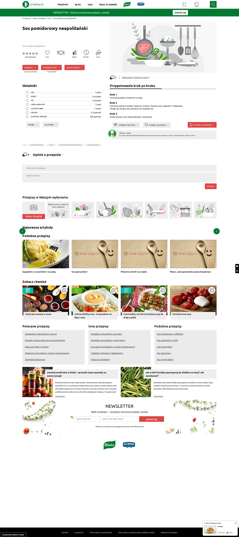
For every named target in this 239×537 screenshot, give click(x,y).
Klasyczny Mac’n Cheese (37, 346)
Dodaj (211, 186)
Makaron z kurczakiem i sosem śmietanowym (47, 353)
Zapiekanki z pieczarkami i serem (41, 334)
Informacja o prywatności (101, 532)
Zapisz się (151, 419)
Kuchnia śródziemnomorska (70, 145)
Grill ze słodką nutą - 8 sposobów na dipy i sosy (93, 316)
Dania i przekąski (39, 18)
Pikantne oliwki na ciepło (134, 271)
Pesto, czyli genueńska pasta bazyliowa (190, 271)
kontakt (65, 532)
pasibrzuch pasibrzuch (36, 46)
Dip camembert (164, 346)
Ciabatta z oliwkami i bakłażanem (107, 353)
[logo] (33, 4)
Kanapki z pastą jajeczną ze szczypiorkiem (45, 340)
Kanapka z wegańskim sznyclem (106, 334)
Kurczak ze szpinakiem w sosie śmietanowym (113, 346)
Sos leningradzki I (165, 359)
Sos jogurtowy (164, 353)
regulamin (79, 532)
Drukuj (28, 67)
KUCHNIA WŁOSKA (37, 145)
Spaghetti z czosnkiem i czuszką (39, 271)
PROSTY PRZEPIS (93, 145)
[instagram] (237, 271)
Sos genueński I (80, 271)
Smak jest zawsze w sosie (38, 314)
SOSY (51, 145)
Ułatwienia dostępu (169, 532)
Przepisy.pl (26, 18)
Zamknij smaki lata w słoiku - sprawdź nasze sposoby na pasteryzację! (76, 374)
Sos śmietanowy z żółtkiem (170, 334)
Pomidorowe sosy (182, 314)
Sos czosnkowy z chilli (167, 340)
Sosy (49, 18)
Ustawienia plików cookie (13, 535)
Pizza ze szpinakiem (100, 359)
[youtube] (237, 266)
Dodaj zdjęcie (34, 216)
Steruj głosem (157, 125)
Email (31, 124)
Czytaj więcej (60, 396)
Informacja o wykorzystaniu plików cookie (136, 532)
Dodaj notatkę (203, 125)
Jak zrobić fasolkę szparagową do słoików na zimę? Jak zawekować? (174, 374)
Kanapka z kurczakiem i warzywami (108, 340)
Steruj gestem (127, 125)
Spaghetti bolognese (35, 359)
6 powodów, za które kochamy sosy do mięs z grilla (143, 316)
